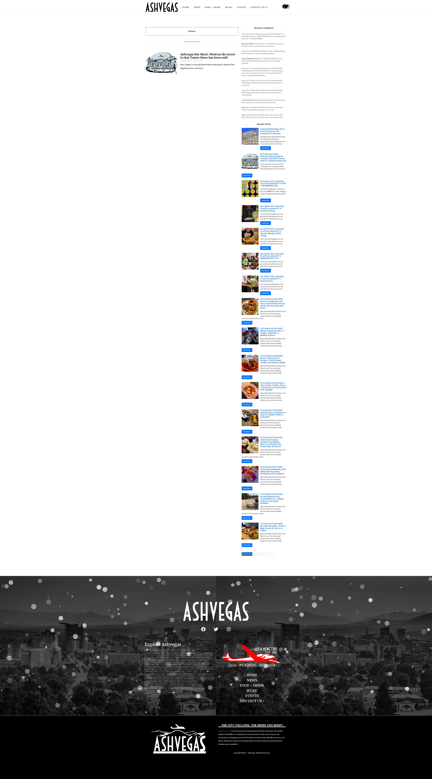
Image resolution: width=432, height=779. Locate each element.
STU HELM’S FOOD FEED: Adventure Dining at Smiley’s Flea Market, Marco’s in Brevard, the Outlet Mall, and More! (271, 442)
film (204, 664)
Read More (265, 148)
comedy (162, 661)
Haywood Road (153, 671)
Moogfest (194, 675)
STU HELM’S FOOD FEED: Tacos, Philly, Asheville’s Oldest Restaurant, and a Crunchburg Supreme (262, 61)
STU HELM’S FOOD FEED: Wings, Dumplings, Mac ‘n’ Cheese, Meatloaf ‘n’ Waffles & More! (272, 331)
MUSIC (229, 7)
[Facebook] (203, 629)
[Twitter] (216, 629)
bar (208, 654)
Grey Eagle (187, 668)
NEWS (197, 7)
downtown (152, 664)
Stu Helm (245, 51)
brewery (202, 657)
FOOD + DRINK (213, 7)
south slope (177, 685)
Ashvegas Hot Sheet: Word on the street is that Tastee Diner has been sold (207, 56)
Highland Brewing (174, 671)
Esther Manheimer (171, 664)
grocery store (204, 668)
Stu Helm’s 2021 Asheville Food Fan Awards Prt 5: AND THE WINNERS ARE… (273, 183)
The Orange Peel (173, 689)
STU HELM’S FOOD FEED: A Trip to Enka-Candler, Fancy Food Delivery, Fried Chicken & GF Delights (273, 386)
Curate (202, 661)
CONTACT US (258, 7)
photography (172, 682)
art (148, 650)
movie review (153, 678)
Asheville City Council (157, 654)
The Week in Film (195, 689)
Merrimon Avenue (176, 675)
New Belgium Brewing (187, 678)
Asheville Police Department (187, 654)
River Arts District (156, 685)
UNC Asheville (153, 692)
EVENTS (241, 7)
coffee (150, 661)
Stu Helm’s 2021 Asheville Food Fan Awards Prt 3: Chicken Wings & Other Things (272, 232)
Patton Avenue (153, 682)
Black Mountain (185, 657)
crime (190, 661)
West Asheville (172, 692)
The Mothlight (153, 689)
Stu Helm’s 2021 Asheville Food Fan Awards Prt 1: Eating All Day (272, 278)
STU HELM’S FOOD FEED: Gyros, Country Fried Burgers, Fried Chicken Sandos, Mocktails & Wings (272, 359)
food (149, 668)
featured (190, 664)
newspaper (207, 678)
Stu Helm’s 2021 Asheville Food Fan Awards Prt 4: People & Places (272, 208)
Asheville (161, 650)
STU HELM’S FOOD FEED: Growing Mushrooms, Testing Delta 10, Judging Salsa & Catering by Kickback (272, 498)
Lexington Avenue (154, 675)
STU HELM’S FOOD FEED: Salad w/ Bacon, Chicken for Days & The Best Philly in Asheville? (273, 413)
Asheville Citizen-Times (183, 650)
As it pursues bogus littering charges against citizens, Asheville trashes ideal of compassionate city (273, 157)
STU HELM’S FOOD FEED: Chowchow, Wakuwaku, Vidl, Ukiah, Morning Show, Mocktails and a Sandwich (273, 470)
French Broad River (167, 668)
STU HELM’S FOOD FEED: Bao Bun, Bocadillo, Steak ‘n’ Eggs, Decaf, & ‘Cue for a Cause (273, 527)
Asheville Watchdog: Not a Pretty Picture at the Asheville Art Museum (272, 131)
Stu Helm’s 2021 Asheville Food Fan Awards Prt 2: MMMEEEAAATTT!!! (272, 256)
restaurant (189, 682)
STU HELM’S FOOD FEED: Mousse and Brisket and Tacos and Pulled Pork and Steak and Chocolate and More (272, 303)
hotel (192, 671)
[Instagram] (287, 6)
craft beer (177, 661)
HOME (185, 7)
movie (207, 675)
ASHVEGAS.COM (224, 731)
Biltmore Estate (165, 657)
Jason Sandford (186, 61)
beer (149, 657)
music (168, 678)
